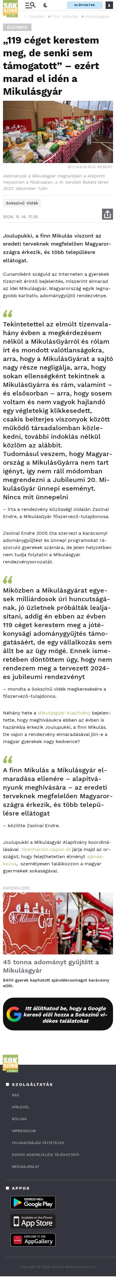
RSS (15, 1095)
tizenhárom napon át (46, 849)
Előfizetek (84, 5)
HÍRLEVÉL (20, 1107)
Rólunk (19, 1119)
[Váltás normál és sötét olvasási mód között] (45, 5)
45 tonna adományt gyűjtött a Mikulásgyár (51, 966)
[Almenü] (30, 5)
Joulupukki (33, 16)
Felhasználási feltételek (38, 1143)
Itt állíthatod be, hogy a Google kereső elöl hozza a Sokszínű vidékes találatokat (65, 1014)
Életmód (17, 27)
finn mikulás (65, 16)
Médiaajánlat (25, 1167)
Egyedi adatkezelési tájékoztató (45, 1155)
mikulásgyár (97, 16)
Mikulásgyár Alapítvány (64, 713)
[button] (25, 16)
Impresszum (24, 1131)
